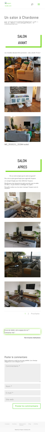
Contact (21, 425)
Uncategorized (24, 23)
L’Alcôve (36, 424)
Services (14, 424)
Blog (30, 424)
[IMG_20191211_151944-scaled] (22, 142)
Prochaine (35, 313)
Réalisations (22, 424)
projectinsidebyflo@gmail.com (22, 22)
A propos (7, 424)
